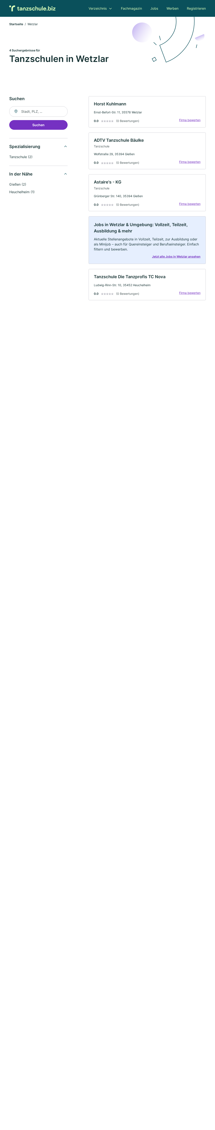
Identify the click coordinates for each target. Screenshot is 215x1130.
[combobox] (38, 111)
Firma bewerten (190, 120)
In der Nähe (21, 174)
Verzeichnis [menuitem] (98, 8)
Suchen (38, 125)
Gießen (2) (17, 184)
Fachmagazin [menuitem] (131, 8)
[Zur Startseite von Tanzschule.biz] (32, 8)
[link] (147, 111)
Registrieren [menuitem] (196, 8)
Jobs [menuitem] (154, 8)
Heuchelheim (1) (22, 192)
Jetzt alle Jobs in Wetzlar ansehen (176, 256)
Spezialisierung (24, 146)
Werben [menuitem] (172, 8)
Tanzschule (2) (21, 157)
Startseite (16, 24)
